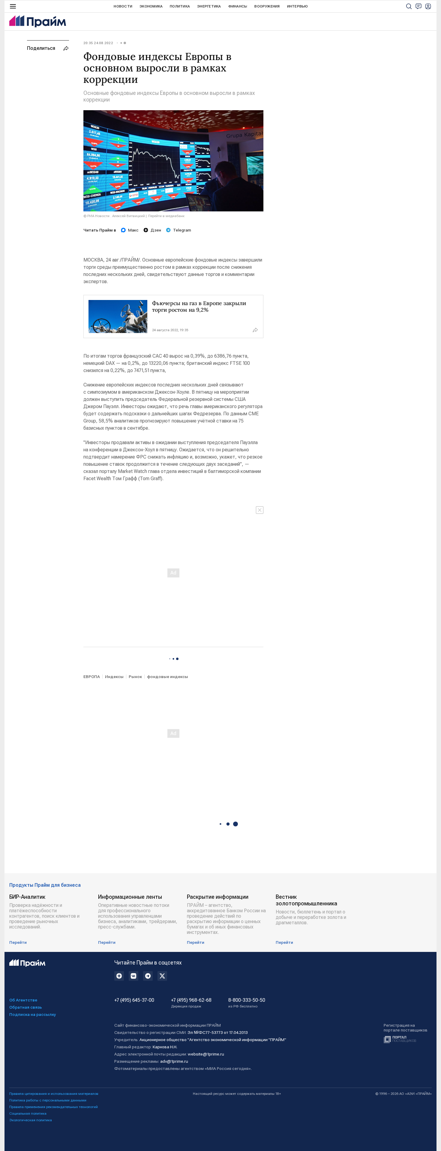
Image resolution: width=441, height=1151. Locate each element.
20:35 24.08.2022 (98, 43)
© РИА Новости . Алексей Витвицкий (114, 216)
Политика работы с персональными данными (47, 1100)
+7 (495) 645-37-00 (134, 1000)
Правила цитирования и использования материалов (53, 1094)
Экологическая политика (30, 1120)
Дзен (156, 230)
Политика (180, 6)
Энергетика (209, 6)
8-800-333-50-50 (246, 1003)
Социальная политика (27, 1113)
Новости (123, 6)
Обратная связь (25, 1007)
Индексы (114, 676)
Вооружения (267, 6)
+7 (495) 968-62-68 (191, 1003)
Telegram (182, 230)
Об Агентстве (23, 1000)
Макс (133, 230)
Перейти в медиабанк (166, 216)
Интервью (297, 6)
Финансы (238, 6)
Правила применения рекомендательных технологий (53, 1107)
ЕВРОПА (91, 676)
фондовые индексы (167, 676)
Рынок (135, 676)
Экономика (151, 6)
